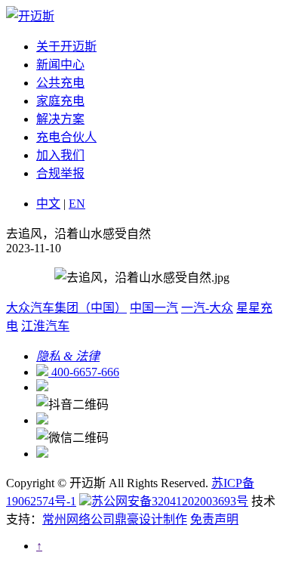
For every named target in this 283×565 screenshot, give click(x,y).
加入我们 (60, 155)
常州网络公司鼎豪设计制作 (114, 519)
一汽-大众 (207, 307)
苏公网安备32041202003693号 (169, 501)
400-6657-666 (83, 372)
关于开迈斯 (66, 46)
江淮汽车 (45, 326)
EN (77, 203)
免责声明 (214, 519)
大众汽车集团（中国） (66, 307)
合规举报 (60, 173)
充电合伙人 (66, 137)
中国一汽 (154, 307)
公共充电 (60, 82)
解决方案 (60, 119)
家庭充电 (60, 100)
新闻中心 (60, 64)
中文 (48, 203)
